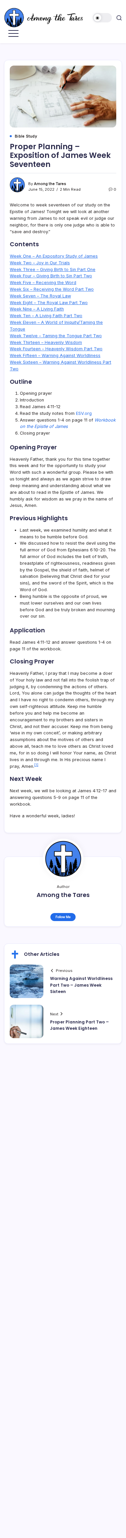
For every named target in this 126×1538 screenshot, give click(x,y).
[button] (102, 18)
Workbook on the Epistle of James (68, 423)
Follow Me (63, 917)
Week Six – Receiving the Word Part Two (52, 289)
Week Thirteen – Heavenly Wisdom (46, 342)
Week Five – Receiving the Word (43, 282)
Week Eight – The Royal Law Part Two (49, 302)
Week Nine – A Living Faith (37, 308)
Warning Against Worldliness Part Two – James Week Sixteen (81, 985)
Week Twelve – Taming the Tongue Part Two (56, 335)
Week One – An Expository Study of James (54, 256)
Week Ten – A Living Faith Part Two (46, 315)
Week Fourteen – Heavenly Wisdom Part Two (56, 348)
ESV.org (84, 413)
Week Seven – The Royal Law (40, 295)
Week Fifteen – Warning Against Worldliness (55, 355)
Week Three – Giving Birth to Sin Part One (52, 269)
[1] (36, 764)
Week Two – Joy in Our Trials (40, 262)
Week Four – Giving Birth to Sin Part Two (51, 275)
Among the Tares (50, 183)
